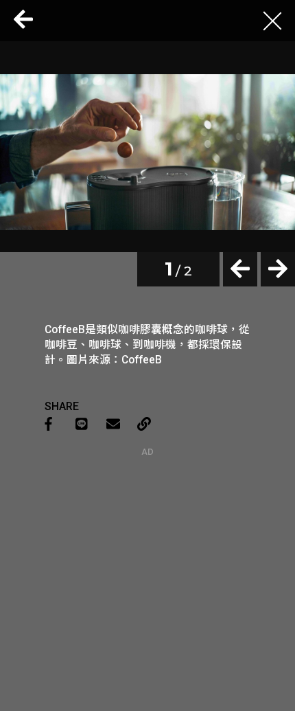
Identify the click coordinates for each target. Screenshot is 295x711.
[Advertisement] (147, 543)
